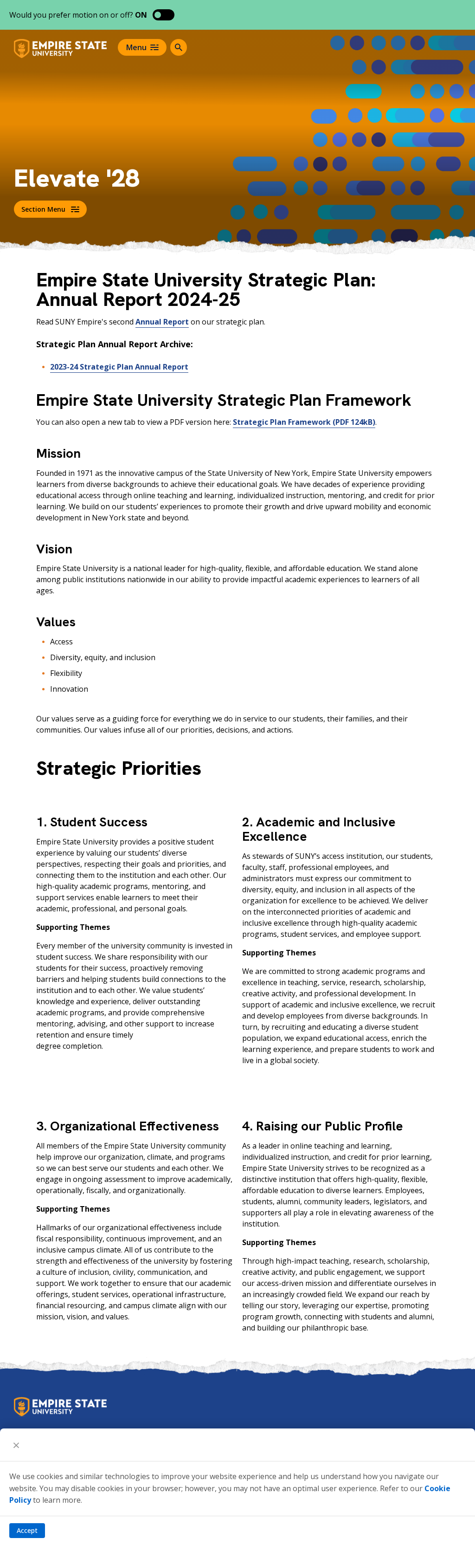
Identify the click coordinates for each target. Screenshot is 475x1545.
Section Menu (43, 209)
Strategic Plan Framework (304, 422)
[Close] (16, 1445)
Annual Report (162, 322)
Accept (27, 1530)
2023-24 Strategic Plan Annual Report (119, 367)
